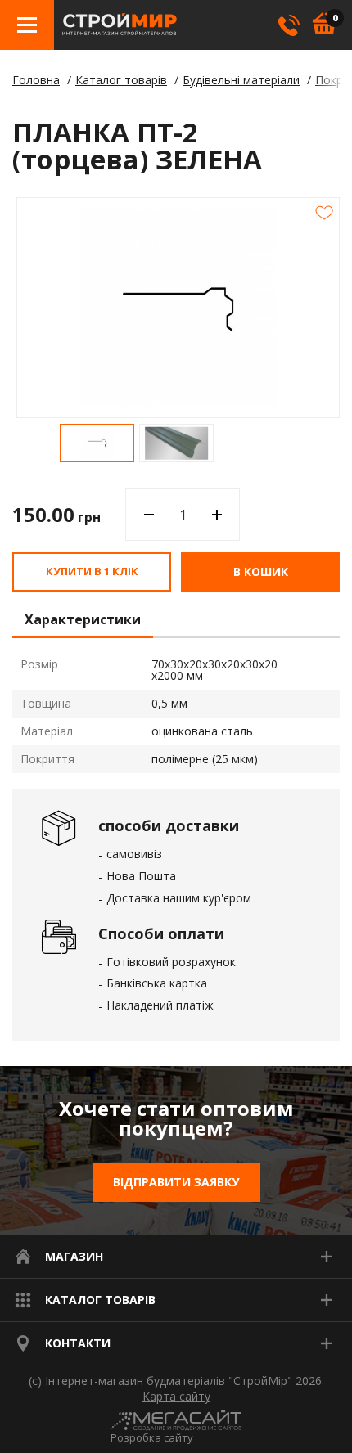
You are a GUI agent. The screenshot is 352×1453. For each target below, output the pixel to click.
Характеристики (83, 620)
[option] (97, 443)
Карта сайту (176, 1396)
